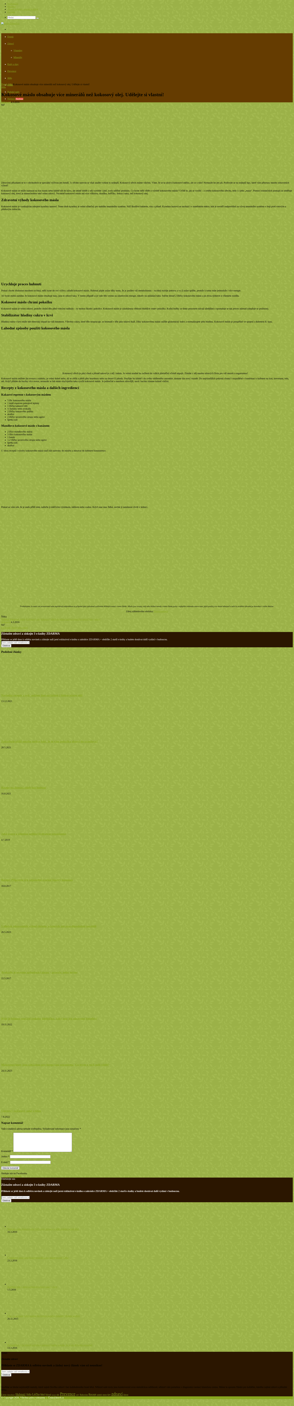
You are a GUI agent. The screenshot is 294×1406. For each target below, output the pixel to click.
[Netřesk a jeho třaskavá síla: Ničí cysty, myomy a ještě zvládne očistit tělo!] (24, 1226)
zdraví (97, 619)
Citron (4, 1394)
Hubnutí (5, 619)
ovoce (54, 1395)
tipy (109, 1394)
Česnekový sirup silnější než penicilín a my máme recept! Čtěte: (38, 1257)
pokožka (77, 619)
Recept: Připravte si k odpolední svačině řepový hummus (37, 880)
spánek (99, 1395)
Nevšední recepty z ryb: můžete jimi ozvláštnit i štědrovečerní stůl (41, 695)
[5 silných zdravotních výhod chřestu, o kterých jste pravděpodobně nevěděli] (31, 920)
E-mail (5, 1162)
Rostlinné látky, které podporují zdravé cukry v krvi (32, 1287)
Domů (10, 36)
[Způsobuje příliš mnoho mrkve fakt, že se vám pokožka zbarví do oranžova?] (31, 735)
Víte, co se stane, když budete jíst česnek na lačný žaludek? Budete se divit (43, 1316)
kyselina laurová (65, 619)
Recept (92, 1394)
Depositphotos (161, 611)
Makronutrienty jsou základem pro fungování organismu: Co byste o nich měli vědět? (55, 1064)
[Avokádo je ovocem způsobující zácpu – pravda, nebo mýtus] (26, 966)
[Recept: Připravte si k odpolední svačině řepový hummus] (26, 874)
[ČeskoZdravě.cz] (10, 23)
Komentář (7, 1151)
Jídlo (9, 78)
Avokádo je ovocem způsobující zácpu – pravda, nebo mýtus (39, 972)
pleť (58, 1395)
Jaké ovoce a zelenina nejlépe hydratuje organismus (33, 833)
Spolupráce (12, 3)
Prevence (11, 71)
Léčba (36, 1394)
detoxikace (11, 1395)
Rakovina (84, 1394)
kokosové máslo (17, 619)
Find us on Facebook (11, 1176)
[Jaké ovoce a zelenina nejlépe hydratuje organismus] (31, 828)
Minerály (17, 57)
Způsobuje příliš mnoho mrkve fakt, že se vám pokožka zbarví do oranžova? (49, 741)
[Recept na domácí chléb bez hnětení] (31, 781)
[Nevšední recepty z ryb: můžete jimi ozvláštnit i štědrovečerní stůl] (31, 689)
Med (42, 1394)
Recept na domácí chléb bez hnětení (23, 787)
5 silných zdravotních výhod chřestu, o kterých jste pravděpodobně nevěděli (48, 926)
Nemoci (15, 98)
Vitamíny (17, 50)
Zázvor (125, 1395)
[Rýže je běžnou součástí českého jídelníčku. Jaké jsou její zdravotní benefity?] (31, 1012)
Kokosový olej (33, 619)
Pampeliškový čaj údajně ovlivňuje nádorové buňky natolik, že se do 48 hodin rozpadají (49, 1345)
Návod (48, 1394)
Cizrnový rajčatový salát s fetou (21, 1110)
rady (77, 1395)
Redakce (11, 6)
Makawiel (6, 102)
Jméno (5, 1156)
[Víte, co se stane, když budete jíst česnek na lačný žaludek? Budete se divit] (24, 1313)
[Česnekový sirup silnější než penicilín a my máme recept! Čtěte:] (24, 1255)
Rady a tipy (13, 64)
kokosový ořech (48, 619)
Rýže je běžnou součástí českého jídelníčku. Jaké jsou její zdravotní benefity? (49, 1018)
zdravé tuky (88, 619)
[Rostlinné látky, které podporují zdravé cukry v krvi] (22, 1284)
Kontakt (11, 12)
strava (104, 1395)
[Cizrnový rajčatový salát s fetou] (31, 1105)
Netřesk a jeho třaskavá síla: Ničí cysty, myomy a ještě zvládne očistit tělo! (43, 1229)
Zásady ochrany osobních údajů (22, 9)
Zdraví (10, 43)
